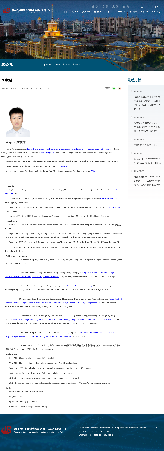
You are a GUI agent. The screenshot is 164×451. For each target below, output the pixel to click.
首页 (65, 12)
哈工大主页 (149, 6)
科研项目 (109, 12)
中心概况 (74, 12)
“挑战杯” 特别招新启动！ (146, 145)
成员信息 (76, 64)
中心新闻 (156, 12)
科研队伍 (98, 12)
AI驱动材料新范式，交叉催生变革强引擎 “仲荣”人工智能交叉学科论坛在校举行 (147, 127)
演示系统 (144, 12)
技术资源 (133, 12)
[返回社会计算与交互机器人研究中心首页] (27, 8)
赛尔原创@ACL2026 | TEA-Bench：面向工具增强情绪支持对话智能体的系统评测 (147, 181)
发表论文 (121, 12)
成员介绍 (86, 12)
